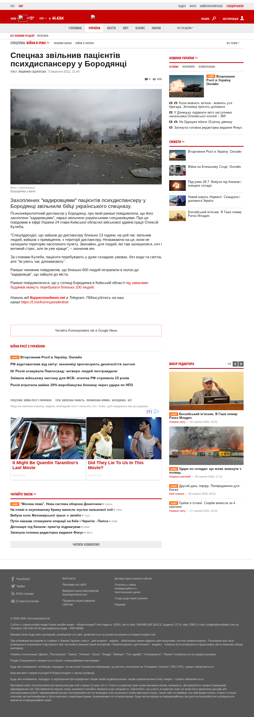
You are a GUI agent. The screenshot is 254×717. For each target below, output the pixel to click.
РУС (12, 6)
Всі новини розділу (22, 35)
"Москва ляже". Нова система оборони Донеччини (61, 504)
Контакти (69, 578)
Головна (75, 28)
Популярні (188, 66)
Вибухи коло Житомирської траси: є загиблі (50, 515)
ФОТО (193, 6)
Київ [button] (13, 18)
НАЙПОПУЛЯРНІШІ (211, 6)
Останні (173, 66)
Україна (94, 28)
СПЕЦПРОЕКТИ (235, 6)
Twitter (20, 586)
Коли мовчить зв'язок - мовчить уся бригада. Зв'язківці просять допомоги (200, 105)
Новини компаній (179, 476)
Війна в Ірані (60, 42)
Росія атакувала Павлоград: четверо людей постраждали (66, 371)
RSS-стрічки (24, 594)
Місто (111, 28)
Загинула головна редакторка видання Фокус (51, 532)
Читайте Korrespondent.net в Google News (86, 330)
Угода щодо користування (131, 598)
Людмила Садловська (32, 71)
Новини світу (177, 421)
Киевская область (73, 400)
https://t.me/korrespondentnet (44, 302)
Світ (125, 28)
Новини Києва (63, 43)
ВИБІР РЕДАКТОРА (181, 363)
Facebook (23, 579)
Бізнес (140, 28)
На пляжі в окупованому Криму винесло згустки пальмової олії (66, 510)
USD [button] (41, 18)
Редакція (120, 604)
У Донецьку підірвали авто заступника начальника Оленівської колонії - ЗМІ (200, 114)
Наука (156, 28)
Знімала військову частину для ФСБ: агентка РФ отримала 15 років (69, 378)
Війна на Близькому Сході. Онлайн (214, 167)
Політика (42, 35)
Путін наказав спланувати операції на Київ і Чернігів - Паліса (63, 521)
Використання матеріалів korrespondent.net (80, 592)
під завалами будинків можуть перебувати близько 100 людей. (79, 285)
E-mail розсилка (27, 601)
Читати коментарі (86, 544)
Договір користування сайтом (133, 578)
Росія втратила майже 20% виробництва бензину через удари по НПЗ (71, 385)
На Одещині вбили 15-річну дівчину (205, 122)
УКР (21, 6)
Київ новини (176, 493)
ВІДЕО (182, 6)
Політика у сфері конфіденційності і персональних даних (128, 588)
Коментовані (207, 66)
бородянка (119, 400)
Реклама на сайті (75, 584)
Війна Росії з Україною (38, 400)
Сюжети (175, 141)
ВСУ (130, 400)
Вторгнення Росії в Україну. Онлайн (46, 357)
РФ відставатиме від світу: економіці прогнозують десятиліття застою (72, 364)
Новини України (181, 58)
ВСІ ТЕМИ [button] (232, 43)
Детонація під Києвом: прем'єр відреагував (50, 527)
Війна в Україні (84, 43)
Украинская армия (98, 400)
